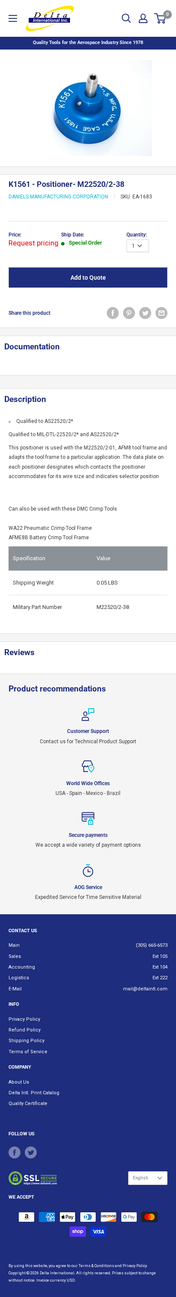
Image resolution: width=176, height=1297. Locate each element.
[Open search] (126, 18)
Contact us (23, 931)
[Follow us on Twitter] (31, 1152)
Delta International (57, 1273)
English (140, 1178)
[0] (160, 18)
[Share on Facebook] (113, 313)
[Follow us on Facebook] (15, 1152)
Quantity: (136, 235)
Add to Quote (88, 277)
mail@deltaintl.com (145, 989)
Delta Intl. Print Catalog (34, 1093)
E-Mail (15, 989)
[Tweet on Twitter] (145, 313)
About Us (19, 1082)
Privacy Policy (24, 1019)
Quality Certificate (28, 1103)
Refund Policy (25, 1030)
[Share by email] (161, 313)
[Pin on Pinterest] (129, 313)
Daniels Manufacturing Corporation (58, 197)
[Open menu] (13, 18)
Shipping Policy (26, 1040)
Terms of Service (28, 1052)
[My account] (143, 18)
